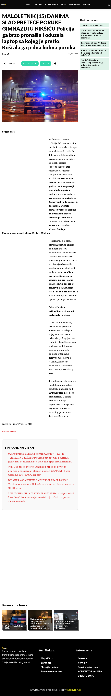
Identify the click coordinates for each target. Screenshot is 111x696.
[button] (109, 5)
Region (6, 54)
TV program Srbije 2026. (14, 627)
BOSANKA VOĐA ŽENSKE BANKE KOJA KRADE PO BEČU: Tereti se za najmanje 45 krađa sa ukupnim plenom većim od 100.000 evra (41, 484)
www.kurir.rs (9, 431)
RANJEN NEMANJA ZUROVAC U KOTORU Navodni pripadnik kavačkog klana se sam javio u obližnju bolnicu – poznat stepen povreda (41, 497)
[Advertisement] (24, 182)
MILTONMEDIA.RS (73, 690)
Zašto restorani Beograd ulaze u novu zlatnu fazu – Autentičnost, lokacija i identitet (40, 623)
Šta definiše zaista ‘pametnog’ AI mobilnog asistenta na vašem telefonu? (92, 64)
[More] (55, 63)
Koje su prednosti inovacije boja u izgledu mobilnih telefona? (93, 52)
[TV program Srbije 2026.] (14, 620)
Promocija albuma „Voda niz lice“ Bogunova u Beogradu (65, 624)
